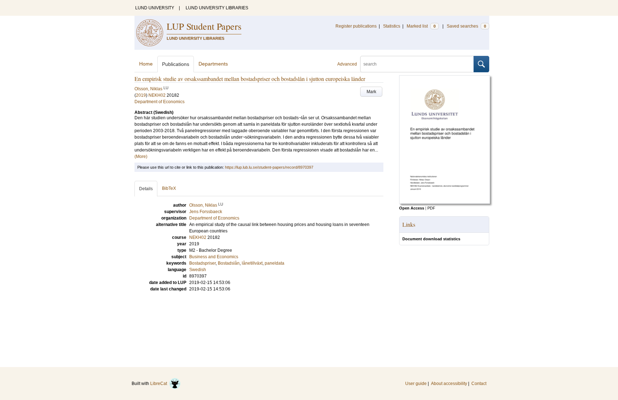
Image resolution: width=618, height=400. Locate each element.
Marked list (421, 26)
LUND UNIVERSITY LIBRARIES (217, 7)
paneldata (274, 263)
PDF (431, 208)
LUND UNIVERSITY (154, 7)
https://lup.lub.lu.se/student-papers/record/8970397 (269, 167)
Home (146, 64)
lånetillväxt (252, 263)
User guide (416, 383)
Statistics (391, 26)
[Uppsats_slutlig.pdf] (444, 202)
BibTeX (169, 188)
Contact (478, 383)
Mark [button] (371, 91)
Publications (175, 64)
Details (146, 188)
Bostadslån (229, 263)
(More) (140, 156)
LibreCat (159, 383)
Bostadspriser (202, 263)
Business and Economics (213, 256)
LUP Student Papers (204, 26)
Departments (213, 64)
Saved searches (466, 26)
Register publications (356, 26)
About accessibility (449, 383)
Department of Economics (159, 101)
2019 (141, 95)
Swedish (197, 269)
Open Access (411, 208)
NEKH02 (157, 95)
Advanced (347, 64)
